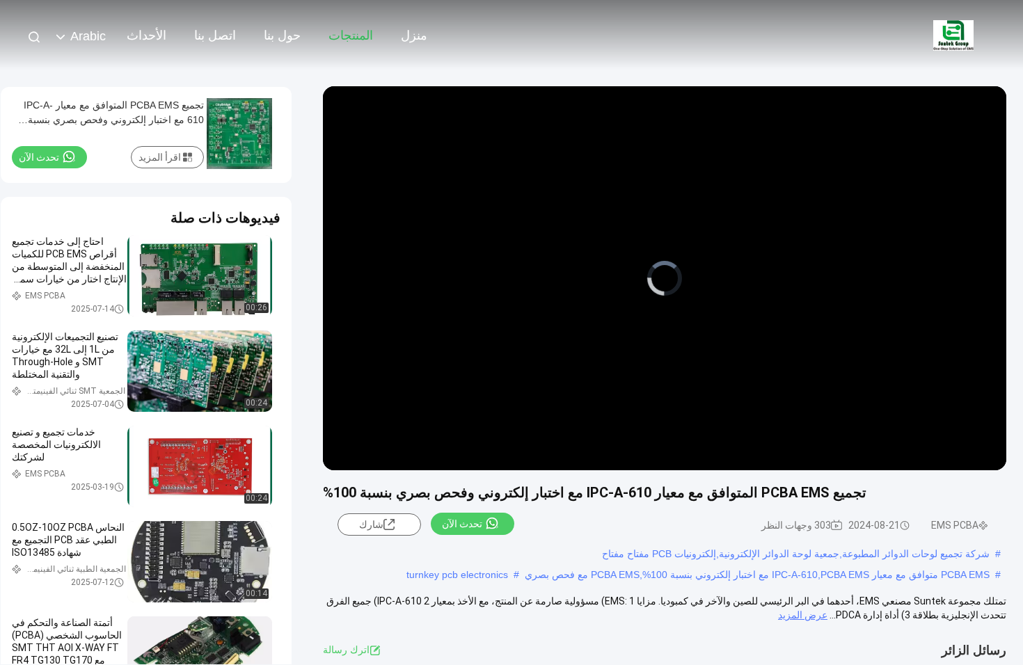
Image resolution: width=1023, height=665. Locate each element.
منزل (414, 35)
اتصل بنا (215, 35)
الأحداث (146, 35)
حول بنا (282, 35)
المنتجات (350, 35)
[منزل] (953, 34)
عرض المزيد (802, 614)
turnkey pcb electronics (457, 574)
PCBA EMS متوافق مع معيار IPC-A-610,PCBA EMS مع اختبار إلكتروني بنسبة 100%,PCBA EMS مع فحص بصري (757, 574)
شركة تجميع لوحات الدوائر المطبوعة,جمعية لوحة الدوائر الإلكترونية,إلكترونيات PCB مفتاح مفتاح (796, 553)
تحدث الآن (462, 523)
